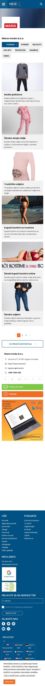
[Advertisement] (20, 458)
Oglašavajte (29, 526)
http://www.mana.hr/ (17, 364)
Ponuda (11, 44)
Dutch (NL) (19, 659)
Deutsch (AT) (9, 653)
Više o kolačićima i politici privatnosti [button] (19, 676)
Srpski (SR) (8, 659)
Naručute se (11, 613)
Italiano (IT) (20, 653)
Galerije (34, 50)
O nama (27, 523)
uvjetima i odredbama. (24, 607)
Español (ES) (31, 659)
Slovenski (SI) (7, 648)
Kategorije (6, 544)
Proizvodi (20, 50)
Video (6, 56)
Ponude (25, 44)
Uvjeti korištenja (30, 532)
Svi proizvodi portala (20, 344)
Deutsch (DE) (31, 646)
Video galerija (7, 550)
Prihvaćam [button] (9, 682)
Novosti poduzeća (9, 538)
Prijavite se (28, 538)
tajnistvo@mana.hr (15, 368)
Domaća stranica (31, 520)
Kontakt (27, 529)
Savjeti (7, 50)
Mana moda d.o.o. (13, 353)
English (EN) (20, 646)
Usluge (4, 529)
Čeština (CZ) (31, 653)
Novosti (37, 44)
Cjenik (26, 535)
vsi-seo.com (7, 561)
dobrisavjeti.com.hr (10, 564)
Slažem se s (19, 607)
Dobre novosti (7, 535)
